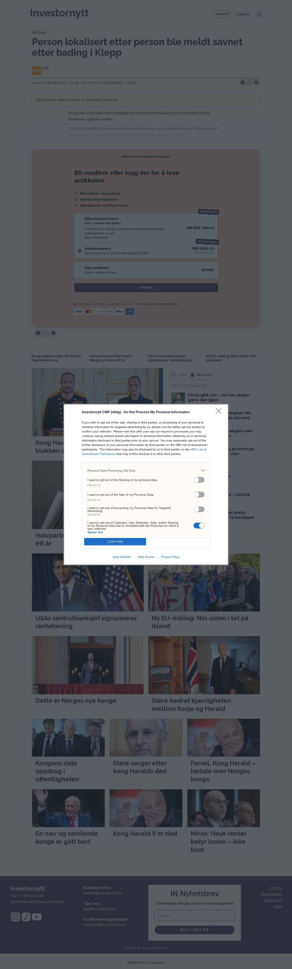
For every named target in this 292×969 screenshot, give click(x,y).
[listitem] (146, 470)
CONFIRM (115, 541)
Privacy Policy (170, 557)
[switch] (199, 480)
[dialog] (146, 484)
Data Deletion (122, 557)
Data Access (146, 557)
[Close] (220, 412)
